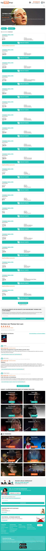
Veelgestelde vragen (13, 529)
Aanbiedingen (3, 531)
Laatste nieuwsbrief (4, 533)
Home (3, 15)
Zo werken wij (4, 520)
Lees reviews (4, 512)
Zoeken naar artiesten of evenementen (8, 6)
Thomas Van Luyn (8, 15)
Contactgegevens (13, 530)
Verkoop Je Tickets (22, 527)
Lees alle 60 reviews (17, 17)
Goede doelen (12, 531)
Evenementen (3, 530)
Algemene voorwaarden (31, 529)
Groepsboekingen (22, 526)
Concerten (3, 526)
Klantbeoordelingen (13, 526)
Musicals (2, 529)
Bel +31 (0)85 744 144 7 (22, 482)
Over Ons (11, 527)
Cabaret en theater (4, 527)
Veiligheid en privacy (31, 527)
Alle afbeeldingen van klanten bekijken (37, 333)
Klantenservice (30, 526)
